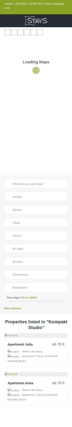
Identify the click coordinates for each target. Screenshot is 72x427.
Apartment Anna (20, 383)
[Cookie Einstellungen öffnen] (7, 422)
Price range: (13, 297)
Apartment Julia (20, 344)
